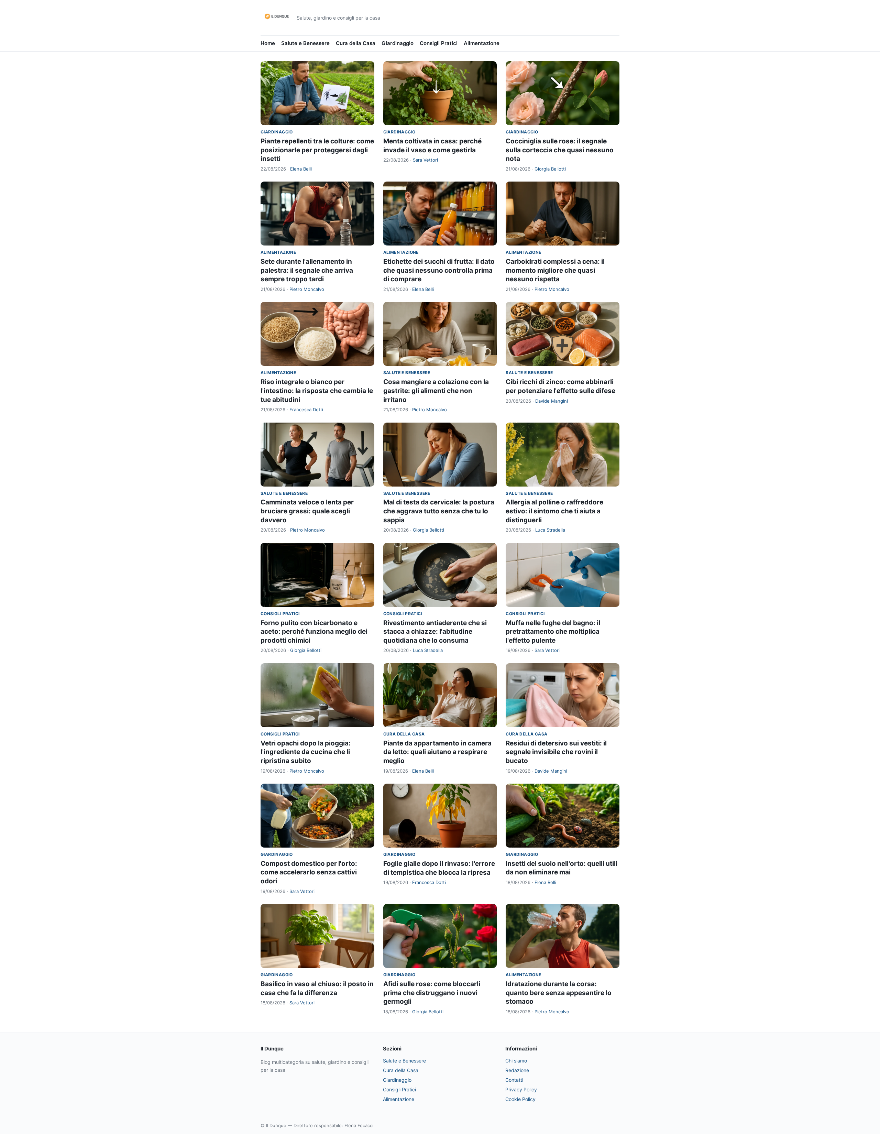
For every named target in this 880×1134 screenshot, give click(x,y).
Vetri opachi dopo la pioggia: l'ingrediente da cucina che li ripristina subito (306, 752)
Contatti (514, 1080)
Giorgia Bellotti (550, 169)
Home (268, 43)
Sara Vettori (425, 160)
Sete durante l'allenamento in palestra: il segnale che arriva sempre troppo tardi (307, 270)
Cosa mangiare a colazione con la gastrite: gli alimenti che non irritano (436, 390)
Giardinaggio (398, 43)
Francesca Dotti (306, 409)
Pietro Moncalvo (306, 289)
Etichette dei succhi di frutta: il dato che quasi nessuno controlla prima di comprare (439, 270)
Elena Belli (301, 169)
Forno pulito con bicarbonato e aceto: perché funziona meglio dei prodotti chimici (314, 631)
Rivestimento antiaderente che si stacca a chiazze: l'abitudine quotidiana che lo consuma (435, 631)
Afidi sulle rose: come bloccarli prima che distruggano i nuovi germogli (431, 992)
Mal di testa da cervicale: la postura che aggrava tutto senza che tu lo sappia (438, 511)
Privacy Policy (521, 1089)
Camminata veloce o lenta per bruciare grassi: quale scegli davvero (307, 511)
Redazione (517, 1070)
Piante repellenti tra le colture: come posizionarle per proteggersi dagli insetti (317, 150)
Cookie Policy (520, 1099)
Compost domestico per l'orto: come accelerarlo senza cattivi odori (309, 872)
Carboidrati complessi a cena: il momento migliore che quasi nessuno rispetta (555, 270)
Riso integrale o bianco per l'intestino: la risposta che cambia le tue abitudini (317, 390)
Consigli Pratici (439, 43)
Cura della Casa (355, 43)
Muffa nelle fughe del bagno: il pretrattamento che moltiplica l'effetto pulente (553, 631)
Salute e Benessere (305, 43)
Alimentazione (481, 43)
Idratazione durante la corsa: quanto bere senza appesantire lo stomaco (559, 992)
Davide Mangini (551, 401)
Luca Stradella (550, 530)
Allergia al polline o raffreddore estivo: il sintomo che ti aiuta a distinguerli (554, 511)
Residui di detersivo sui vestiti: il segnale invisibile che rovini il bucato (556, 752)
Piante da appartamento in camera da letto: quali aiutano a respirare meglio (437, 752)
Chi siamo (516, 1061)
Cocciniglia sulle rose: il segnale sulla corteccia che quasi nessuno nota (560, 150)
